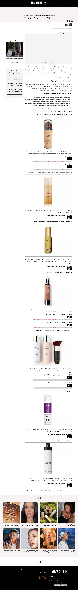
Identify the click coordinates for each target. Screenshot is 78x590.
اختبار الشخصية (23, 6)
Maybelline (57, 491)
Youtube (51, 580)
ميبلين (28, 490)
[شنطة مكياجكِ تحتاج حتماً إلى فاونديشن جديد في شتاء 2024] (48, 538)
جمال (57, 6)
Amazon (51, 491)
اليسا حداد (66, 24)
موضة (64, 6)
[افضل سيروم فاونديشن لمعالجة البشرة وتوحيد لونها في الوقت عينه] (11, 512)
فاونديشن (65, 490)
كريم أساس (59, 490)
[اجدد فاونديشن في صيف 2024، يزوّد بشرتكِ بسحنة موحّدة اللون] (48, 512)
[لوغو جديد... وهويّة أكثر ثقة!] (48, 48)
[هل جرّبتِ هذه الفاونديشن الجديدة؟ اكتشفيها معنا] (66, 512)
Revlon (62, 491)
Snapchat (69, 579)
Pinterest (57, 579)
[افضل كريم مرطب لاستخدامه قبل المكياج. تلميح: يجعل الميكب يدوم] (29, 512)
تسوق (46, 490)
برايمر (50, 490)
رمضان (13, 6)
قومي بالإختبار (14, 62)
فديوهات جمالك (27, 570)
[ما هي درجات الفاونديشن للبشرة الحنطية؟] (66, 538)
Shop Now (69, 158)
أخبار (42, 6)
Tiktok (56, 580)
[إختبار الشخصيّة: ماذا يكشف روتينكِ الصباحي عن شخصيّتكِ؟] (14, 49)
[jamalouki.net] (39, 3)
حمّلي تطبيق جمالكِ (60, 582)
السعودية (49, 6)
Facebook (63, 579)
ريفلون (32, 490)
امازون (66, 491)
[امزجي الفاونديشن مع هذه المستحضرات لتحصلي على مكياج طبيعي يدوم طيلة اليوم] (29, 538)
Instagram (51, 579)
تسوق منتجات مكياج (39, 490)
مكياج (54, 490)
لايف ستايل (33, 6)
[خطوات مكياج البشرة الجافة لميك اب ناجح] (11, 538)
